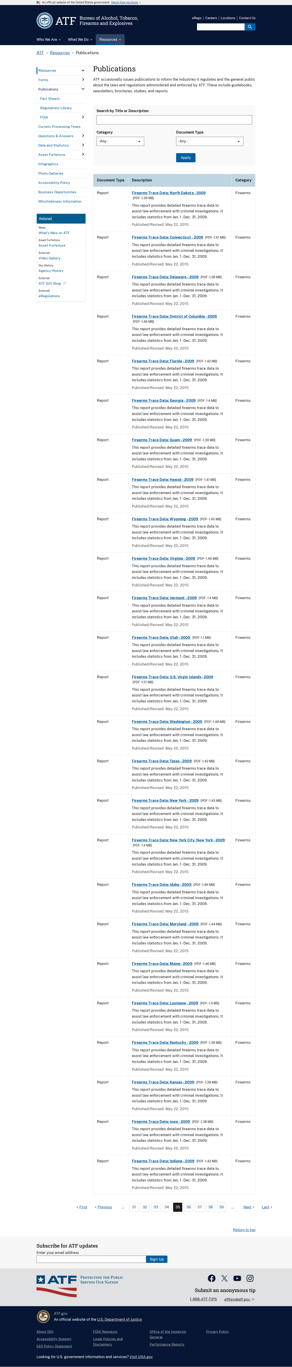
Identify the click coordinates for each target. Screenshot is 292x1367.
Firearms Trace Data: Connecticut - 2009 (167, 237)
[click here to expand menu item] (83, 70)
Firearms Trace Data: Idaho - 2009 (162, 884)
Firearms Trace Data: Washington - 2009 (167, 722)
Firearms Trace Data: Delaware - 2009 (165, 277)
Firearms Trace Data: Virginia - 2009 (163, 558)
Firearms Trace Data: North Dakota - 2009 (169, 193)
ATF (40, 52)
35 (177, 1207)
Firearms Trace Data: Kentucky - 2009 (165, 1042)
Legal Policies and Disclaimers (108, 1341)
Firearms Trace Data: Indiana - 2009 (163, 1161)
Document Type (189, 132)
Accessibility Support (53, 1339)
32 (145, 1207)
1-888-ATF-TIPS (203, 1299)
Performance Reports (167, 1344)
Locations (228, 18)
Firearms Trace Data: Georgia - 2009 (164, 400)
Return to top (244, 1230)
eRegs (196, 18)
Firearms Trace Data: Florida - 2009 (163, 361)
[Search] (250, 27)
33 (156, 1207)
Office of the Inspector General (168, 1334)
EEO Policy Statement (54, 1346)
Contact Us (247, 18)
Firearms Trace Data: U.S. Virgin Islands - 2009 (172, 677)
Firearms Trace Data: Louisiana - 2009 (165, 1003)
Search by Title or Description (122, 111)
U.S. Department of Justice (119, 1319)
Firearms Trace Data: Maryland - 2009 (165, 924)
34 (166, 1207)
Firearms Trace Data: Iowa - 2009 (161, 1121)
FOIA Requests (105, 1331)
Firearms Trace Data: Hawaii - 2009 (163, 479)
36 (188, 1207)
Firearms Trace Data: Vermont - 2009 (164, 598)
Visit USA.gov (141, 1357)
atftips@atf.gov (237, 1299)
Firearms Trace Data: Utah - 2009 (161, 637)
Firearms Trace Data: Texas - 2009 (162, 761)
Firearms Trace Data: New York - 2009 (165, 800)
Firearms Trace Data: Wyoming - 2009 (165, 519)
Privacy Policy (217, 1331)
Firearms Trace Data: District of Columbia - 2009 (174, 316)
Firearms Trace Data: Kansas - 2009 (163, 1082)
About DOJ (44, 1331)
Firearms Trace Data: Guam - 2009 (162, 440)
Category (104, 132)
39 (221, 1207)
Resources (60, 52)
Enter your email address (57, 1253)
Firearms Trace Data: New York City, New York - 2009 (178, 840)
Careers (211, 18)
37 (199, 1207)
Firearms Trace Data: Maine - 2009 (162, 964)
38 (210, 1207)
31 (134, 1207)
